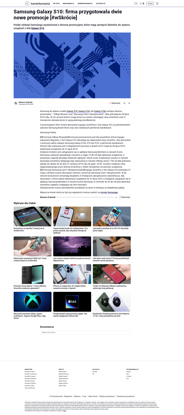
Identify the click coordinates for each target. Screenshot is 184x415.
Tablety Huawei (63, 376)
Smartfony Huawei (30, 376)
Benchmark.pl (68, 3)
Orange (128, 371)
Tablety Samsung (64, 374)
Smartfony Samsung (31, 374)
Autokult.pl (101, 3)
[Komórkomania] (42, 3)
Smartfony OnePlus (30, 383)
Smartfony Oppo (29, 385)
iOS (93, 374)
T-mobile (128, 376)
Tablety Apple (62, 371)
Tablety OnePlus (63, 383)
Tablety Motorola (63, 378)
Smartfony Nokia (29, 381)
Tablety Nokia (62, 381)
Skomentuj (116, 103)
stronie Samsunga (109, 192)
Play (127, 374)
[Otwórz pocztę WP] (136, 3)
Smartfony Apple (29, 371)
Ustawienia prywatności (125, 396)
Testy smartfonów (30, 388)
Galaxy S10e (100, 111)
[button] (142, 3)
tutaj (64, 410)
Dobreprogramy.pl (85, 3)
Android (94, 371)
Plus (127, 378)
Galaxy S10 (37, 28)
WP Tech (56, 3)
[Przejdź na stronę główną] (27, 5)
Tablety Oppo (62, 385)
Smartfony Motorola (30, 378)
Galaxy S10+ (84, 111)
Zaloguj (150, 3)
